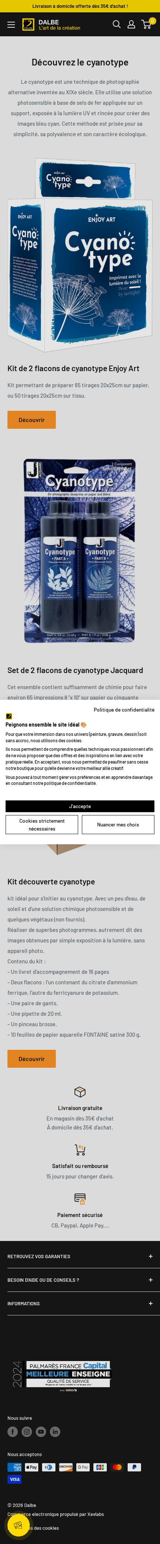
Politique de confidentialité (124, 709)
